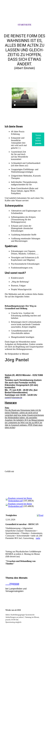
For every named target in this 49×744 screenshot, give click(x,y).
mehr (38, 538)
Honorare (11, 402)
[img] (24, 14)
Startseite (24, 25)
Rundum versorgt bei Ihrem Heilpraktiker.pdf (20, 499)
